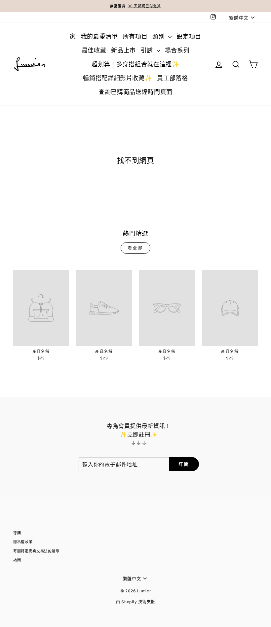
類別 (159, 36)
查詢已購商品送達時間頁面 (135, 91)
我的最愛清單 (99, 36)
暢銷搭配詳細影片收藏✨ (117, 78)
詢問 (17, 560)
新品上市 (123, 50)
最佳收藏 (94, 50)
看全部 (135, 248)
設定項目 (188, 36)
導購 (17, 533)
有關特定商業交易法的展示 (36, 551)
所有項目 (135, 36)
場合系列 (177, 50)
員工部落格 (172, 78)
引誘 (148, 50)
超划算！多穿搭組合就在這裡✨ (135, 64)
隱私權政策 (22, 542)
